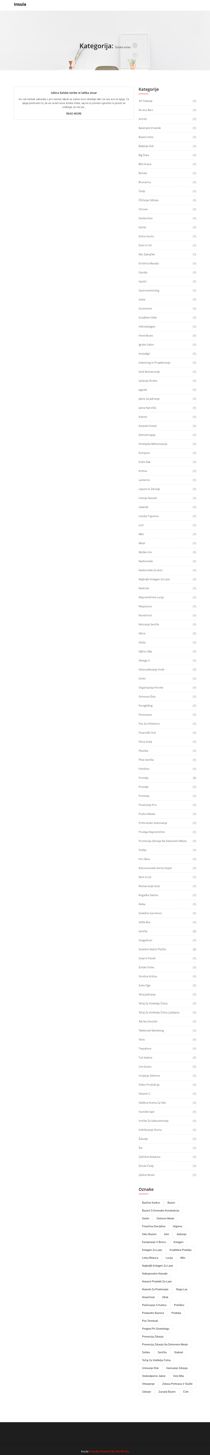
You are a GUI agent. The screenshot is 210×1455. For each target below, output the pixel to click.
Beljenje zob (146, 146)
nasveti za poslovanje (155, 1289)
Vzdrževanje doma (150, 1130)
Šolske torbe (146, 967)
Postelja (143, 778)
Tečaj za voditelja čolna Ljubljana (159, 1012)
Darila (142, 227)
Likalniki (143, 507)
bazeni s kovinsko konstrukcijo (160, 1210)
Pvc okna (144, 859)
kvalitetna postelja (180, 1250)
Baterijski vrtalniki (150, 128)
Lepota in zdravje (149, 489)
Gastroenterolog (149, 290)
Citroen (143, 209)
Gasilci (143, 281)
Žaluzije (143, 1139)
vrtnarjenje (148, 1383)
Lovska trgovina (148, 516)
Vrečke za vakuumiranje (153, 1121)
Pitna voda (145, 741)
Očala (142, 642)
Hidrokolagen (147, 326)
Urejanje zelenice (149, 1075)
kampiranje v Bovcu (154, 1242)
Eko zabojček (147, 254)
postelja (176, 1313)
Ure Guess (145, 1066)
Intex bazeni (149, 1234)
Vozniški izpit (146, 1112)
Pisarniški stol (147, 732)
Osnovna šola (147, 696)
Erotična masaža (149, 263)
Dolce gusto (146, 236)
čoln (186, 1391)
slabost (178, 1352)
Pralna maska (147, 814)
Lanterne (144, 480)
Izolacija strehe (148, 380)
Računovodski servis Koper (155, 868)
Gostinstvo (145, 308)
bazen (171, 1202)
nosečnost (148, 1297)
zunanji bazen (167, 1391)
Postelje (143, 787)
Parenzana (145, 714)
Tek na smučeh (148, 1021)
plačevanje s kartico (154, 1305)
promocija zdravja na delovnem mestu (165, 1344)
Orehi (142, 678)
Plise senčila (146, 760)
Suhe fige (144, 985)
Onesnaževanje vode (151, 669)
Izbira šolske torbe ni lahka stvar (74, 93)
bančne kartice (151, 1202)
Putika (142, 850)
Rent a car (145, 877)
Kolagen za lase (152, 1250)
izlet (166, 1234)
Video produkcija (149, 1084)
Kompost (144, 453)
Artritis (143, 119)
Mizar (142, 543)
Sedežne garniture (150, 913)
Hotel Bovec (146, 335)
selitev (146, 1352)
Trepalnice (145, 1048)
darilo (145, 1218)
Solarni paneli (147, 958)
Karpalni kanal (148, 426)
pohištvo (179, 1305)
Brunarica (145, 182)
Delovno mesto (165, 1218)
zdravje (146, 1391)
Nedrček (144, 588)
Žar (141, 1148)
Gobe (142, 299)
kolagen (178, 1242)
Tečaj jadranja (147, 994)
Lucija (169, 1257)
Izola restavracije (149, 371)
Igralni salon (146, 344)
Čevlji (142, 191)
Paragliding (146, 705)
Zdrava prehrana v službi (177, 1383)
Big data (144, 155)
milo (182, 1257)
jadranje (181, 1234)
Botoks (143, 173)
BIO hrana (145, 164)
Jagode (143, 390)
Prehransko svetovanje (153, 823)
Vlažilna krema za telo (152, 1103)
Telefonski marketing (151, 1030)
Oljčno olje (145, 651)
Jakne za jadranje (149, 399)
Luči (141, 525)
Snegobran (145, 940)
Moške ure (145, 552)
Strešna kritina (148, 976)
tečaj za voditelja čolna (156, 1360)
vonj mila (178, 1376)
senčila (162, 1352)
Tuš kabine (145, 1057)
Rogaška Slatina (148, 895)
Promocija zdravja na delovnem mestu (163, 841)
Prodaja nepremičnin (152, 832)
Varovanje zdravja (177, 1368)
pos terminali (150, 1320)
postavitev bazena (153, 1313)
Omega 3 (144, 660)
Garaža (143, 272)
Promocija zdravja (152, 1336)
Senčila (143, 931)
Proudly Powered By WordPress (109, 1451)
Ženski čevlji (146, 1166)
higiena (177, 1226)
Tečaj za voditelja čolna (153, 1003)
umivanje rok (150, 1368)
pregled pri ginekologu (155, 1328)
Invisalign (144, 353)
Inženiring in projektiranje (154, 362)
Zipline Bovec (147, 1175)
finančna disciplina (153, 1226)
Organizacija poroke (151, 687)
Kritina (143, 471)
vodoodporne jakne (154, 1376)
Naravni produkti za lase (157, 1281)
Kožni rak (144, 462)
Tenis (142, 1039)
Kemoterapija (147, 435)
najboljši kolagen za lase (157, 1265)
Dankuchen (146, 218)
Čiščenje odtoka (148, 200)
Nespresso (145, 606)
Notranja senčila (149, 624)
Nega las (181, 1289)
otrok (165, 1297)
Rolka (142, 904)
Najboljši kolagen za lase (154, 579)
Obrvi (142, 633)
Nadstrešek (146, 561)
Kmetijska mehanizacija (153, 444)
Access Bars (146, 110)
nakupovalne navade (155, 1273)
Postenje (144, 796)
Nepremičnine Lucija (151, 597)
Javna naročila (147, 408)
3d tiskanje (145, 101)
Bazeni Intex (146, 137)
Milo (141, 534)
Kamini (143, 417)
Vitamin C (144, 1093)
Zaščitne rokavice (149, 1157)
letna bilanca (150, 1257)
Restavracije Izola (149, 886)
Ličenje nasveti (148, 498)
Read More (74, 113)
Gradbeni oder (148, 317)
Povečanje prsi (148, 805)
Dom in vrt (145, 245)
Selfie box (144, 922)
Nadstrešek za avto (151, 570)
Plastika (143, 751)
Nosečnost (145, 615)
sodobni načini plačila (152, 949)
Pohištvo (144, 769)
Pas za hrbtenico (149, 723)
